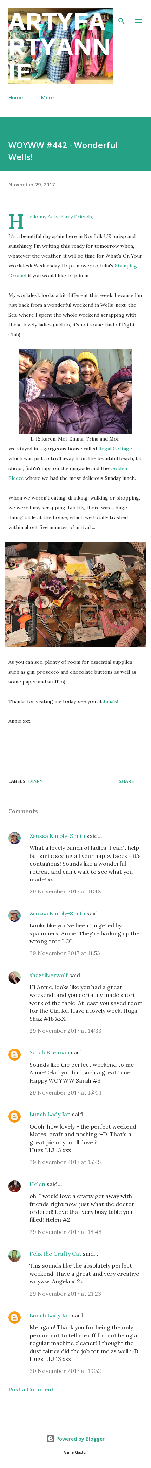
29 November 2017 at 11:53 (64, 953)
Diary (35, 781)
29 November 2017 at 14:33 (65, 1030)
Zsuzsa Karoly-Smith (57, 835)
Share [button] (126, 781)
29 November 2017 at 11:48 (65, 891)
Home (15, 97)
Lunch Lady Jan (50, 1114)
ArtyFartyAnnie (59, 46)
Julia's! (111, 701)
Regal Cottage (115, 448)
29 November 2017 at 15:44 (65, 1092)
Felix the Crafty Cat (55, 1253)
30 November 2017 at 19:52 (65, 1370)
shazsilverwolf (48, 975)
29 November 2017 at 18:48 (65, 1231)
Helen (37, 1184)
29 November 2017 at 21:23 (65, 1293)
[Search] (121, 12)
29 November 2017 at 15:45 (65, 1161)
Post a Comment (31, 1389)
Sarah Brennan (49, 1052)
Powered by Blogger (80, 1438)
